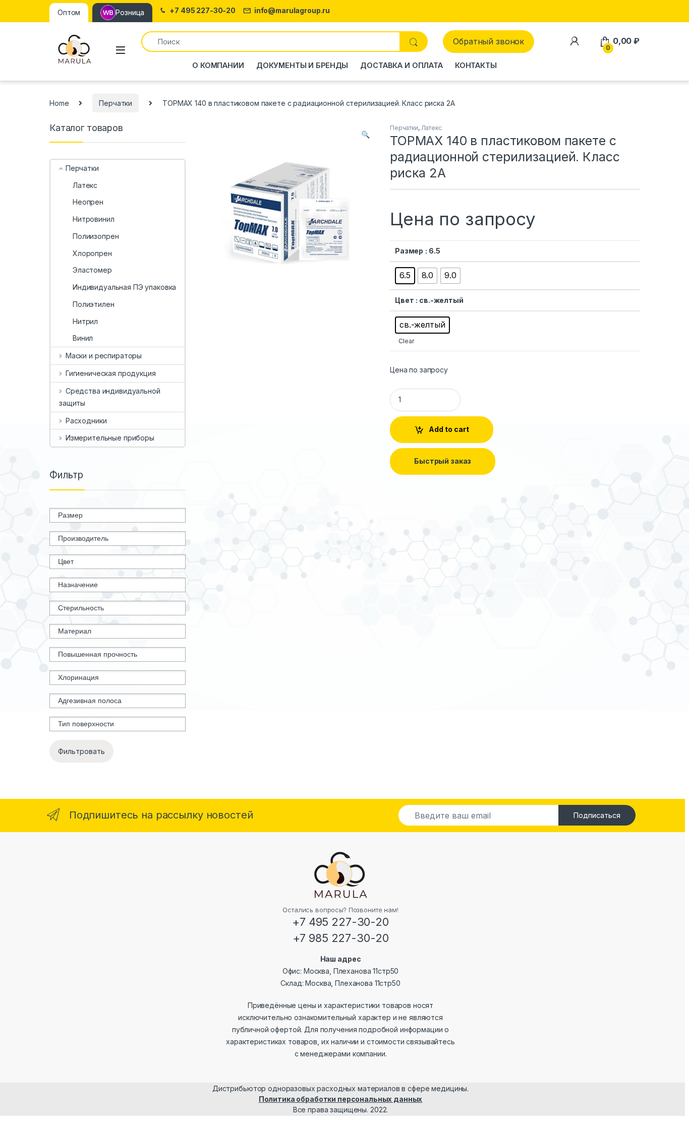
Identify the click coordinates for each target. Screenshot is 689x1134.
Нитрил (85, 321)
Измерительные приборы (110, 437)
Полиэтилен (93, 304)
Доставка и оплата (401, 65)
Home (59, 103)
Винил (83, 338)
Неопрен (88, 202)
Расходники (86, 420)
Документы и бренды (302, 65)
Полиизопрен (96, 236)
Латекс (431, 128)
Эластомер (92, 270)
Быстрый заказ (442, 461)
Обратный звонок (488, 41)
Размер (409, 250)
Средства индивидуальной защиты (109, 397)
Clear (406, 341)
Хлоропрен (92, 253)
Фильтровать (81, 751)
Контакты (476, 65)
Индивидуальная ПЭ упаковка (124, 287)
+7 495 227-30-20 (202, 11)
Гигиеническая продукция (111, 373)
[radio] (405, 275)
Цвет (404, 300)
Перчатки (115, 103)
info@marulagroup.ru (292, 11)
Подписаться (596, 815)
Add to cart (449, 429)
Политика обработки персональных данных (341, 1099)
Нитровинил (93, 219)
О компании (218, 65)
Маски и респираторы (104, 355)
